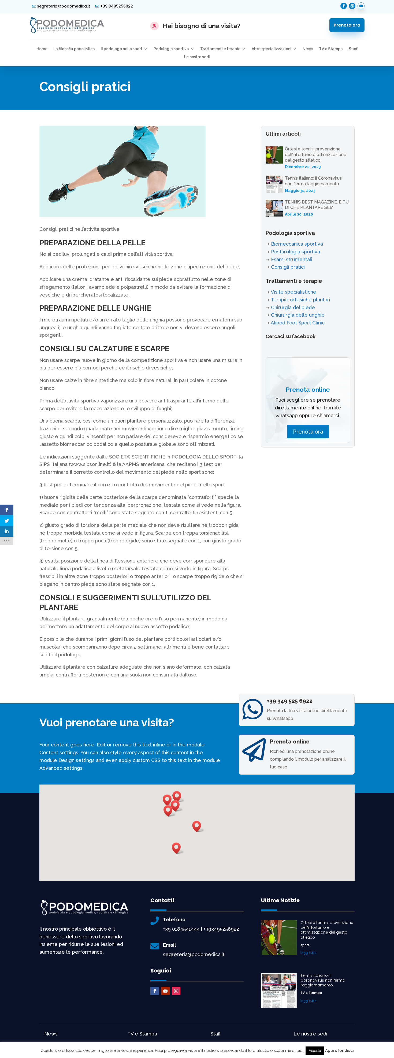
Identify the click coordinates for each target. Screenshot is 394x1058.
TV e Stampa (331, 49)
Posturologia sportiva (295, 251)
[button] (169, 811)
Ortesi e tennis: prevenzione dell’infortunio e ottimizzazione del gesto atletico (315, 154)
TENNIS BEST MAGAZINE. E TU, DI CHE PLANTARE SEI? (317, 204)
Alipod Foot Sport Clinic (298, 322)
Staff (353, 49)
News (308, 49)
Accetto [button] (315, 1051)
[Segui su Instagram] (352, 6)
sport (304, 945)
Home (41, 49)
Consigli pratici (288, 267)
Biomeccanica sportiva (297, 244)
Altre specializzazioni (271, 49)
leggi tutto (308, 953)
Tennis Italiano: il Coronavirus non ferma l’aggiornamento (313, 181)
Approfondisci (339, 1050)
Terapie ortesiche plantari (300, 299)
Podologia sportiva (171, 49)
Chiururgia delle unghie (298, 315)
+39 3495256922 (116, 6)
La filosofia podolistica (74, 49)
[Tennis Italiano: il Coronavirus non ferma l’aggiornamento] (274, 185)
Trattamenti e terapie (220, 49)
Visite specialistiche (293, 292)
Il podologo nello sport (121, 49)
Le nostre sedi (197, 57)
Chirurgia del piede (293, 307)
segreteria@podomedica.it (63, 6)
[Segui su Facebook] (343, 6)
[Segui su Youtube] (361, 5)
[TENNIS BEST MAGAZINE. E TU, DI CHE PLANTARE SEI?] (274, 209)
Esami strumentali (291, 259)
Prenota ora (347, 25)
